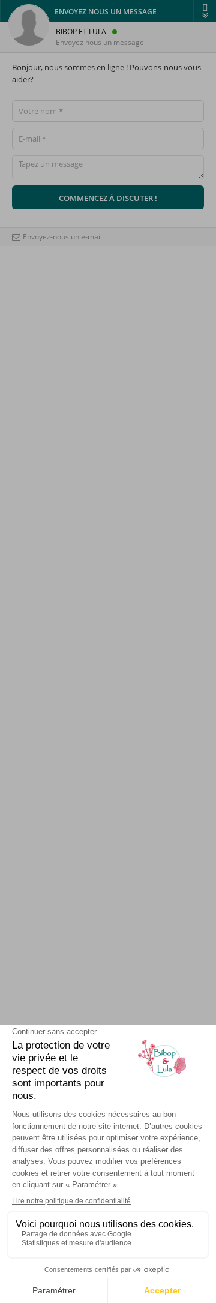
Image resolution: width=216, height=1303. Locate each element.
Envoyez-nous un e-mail (62, 237)
